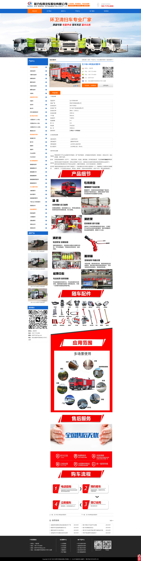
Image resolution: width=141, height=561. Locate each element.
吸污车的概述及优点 (96, 527)
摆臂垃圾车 (33, 89)
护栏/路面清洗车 (34, 112)
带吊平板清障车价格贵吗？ (96, 533)
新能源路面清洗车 (34, 179)
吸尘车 (31, 108)
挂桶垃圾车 (33, 78)
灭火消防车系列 (101, 60)
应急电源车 (33, 213)
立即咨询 (105, 85)
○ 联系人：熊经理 (34, 543)
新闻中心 (64, 539)
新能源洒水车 (33, 168)
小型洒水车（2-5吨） (35, 119)
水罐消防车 (33, 190)
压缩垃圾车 (33, 71)
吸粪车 (31, 145)
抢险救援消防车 (34, 198)
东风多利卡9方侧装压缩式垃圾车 (64, 533)
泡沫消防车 (33, 194)
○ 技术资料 (63, 548)
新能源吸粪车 (33, 175)
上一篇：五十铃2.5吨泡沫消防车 (57, 514)
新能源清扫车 (33, 183)
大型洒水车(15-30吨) (35, 127)
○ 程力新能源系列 (81, 552)
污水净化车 (33, 157)
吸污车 (31, 142)
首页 (89, 60)
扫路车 (31, 101)
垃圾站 (31, 93)
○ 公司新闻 (63, 543)
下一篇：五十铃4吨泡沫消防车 (89, 514)
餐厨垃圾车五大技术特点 (64, 530)
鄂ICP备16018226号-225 (92, 559)
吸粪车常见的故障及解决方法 (64, 527)
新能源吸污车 (33, 172)
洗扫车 (31, 104)
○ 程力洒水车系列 (81, 548)
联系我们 (34, 539)
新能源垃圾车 (33, 164)
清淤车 (31, 149)
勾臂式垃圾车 (33, 74)
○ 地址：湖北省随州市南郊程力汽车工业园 (41, 550)
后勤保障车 (33, 220)
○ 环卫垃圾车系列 (81, 543)
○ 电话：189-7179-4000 (36, 545)
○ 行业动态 (63, 545)
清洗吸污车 (33, 138)
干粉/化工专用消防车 (35, 202)
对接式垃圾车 (33, 86)
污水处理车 (33, 153)
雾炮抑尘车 (33, 130)
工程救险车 (33, 216)
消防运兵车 (33, 224)
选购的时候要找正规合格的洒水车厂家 (64, 525)
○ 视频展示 (63, 550)
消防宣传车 (33, 228)
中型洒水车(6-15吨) (35, 123)
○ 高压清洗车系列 (81, 550)
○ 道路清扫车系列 (81, 545)
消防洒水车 (33, 205)
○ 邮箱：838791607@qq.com (37, 548)
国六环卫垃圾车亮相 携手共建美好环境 (96, 530)
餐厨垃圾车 (33, 82)
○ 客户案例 (63, 552)
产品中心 (93, 60)
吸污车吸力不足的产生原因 (96, 525)
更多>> (111, 520)
